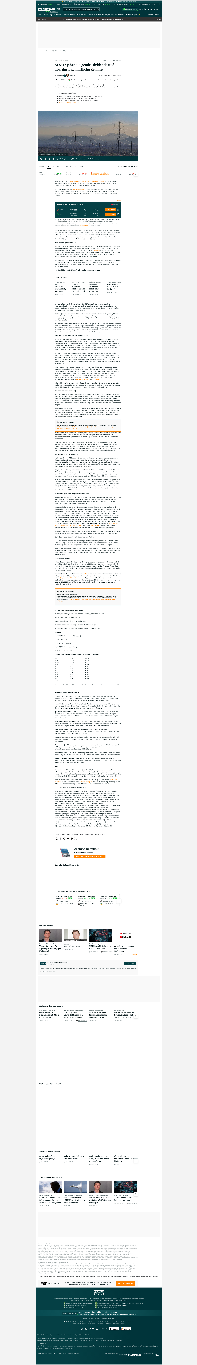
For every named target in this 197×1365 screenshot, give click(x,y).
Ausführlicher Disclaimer (63, 1273)
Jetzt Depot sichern (70, 1313)
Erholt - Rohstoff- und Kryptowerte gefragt (47, 1157)
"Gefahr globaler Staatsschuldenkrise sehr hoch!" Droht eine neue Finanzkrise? (73, 1015)
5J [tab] (71, 166)
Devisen (114, 15)
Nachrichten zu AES (66, 51)
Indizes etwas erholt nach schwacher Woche (74, 1157)
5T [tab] (49, 166)
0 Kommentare (116, 60)
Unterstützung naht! (72, 946)
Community (48, 15)
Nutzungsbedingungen (119, 1323)
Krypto (107, 15)
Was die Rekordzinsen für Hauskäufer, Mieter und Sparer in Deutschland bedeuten (124, 1015)
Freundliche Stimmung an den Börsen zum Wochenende (124, 948)
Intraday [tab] (42, 166)
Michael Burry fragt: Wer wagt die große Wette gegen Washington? (50, 948)
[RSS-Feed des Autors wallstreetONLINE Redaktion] (41, 972)
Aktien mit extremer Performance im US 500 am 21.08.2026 (124, 1158)
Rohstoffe (100, 15)
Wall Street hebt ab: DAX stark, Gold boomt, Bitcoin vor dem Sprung (61, 288)
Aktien (40, 15)
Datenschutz (91, 1323)
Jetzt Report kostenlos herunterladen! (89, 856)
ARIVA (86, 1335)
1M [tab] (53, 166)
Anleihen (84, 15)
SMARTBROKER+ (122, 1305)
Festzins (121, 15)
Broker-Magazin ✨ (133, 15)
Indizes (66, 15)
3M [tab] (58, 166)
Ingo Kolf (73, 75)
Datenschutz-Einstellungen (103, 1323)
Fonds (72, 15)
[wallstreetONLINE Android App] (126, 1330)
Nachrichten (57, 15)
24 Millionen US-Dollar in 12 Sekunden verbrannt (100, 947)
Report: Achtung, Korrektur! (69, 102)
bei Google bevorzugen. (69, 80)
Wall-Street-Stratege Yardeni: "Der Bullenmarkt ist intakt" (79, 288)
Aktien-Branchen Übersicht (91, 1318)
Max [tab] (81, 166)
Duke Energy (95, 525)
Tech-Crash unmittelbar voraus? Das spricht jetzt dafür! (96, 288)
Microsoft (79, 379)
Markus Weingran (86, 782)
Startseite (40, 51)
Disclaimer (83, 1323)
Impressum (76, 1323)
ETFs (78, 15)
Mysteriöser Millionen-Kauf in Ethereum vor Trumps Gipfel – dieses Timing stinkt (50, 1200)
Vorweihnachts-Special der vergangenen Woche (87, 181)
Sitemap (104, 1318)
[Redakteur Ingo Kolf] (67, 76)
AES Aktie (54, 51)
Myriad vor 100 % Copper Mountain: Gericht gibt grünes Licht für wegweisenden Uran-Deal (51, 19)
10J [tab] (76, 166)
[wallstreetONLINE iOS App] (114, 1330)
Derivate (92, 15)
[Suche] (97, 9)
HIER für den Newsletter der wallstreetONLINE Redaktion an (68, 968)
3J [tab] (67, 166)
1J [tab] (63, 166)
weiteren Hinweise (84, 225)
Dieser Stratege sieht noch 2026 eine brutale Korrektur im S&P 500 (113, 286)
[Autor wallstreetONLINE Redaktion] (64, 76)
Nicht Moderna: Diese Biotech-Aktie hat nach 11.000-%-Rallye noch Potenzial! (98, 1015)
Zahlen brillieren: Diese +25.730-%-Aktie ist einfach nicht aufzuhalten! (74, 1200)
